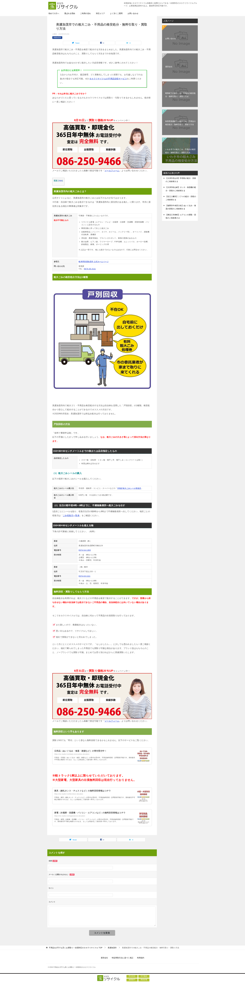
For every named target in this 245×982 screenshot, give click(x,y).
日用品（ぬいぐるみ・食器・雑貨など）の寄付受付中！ (80, 751)
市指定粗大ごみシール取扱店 (129, 488)
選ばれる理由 (69, 13)
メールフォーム (112, 171)
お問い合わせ (133, 13)
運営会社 (168, 67)
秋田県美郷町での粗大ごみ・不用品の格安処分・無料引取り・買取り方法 (180, 122)
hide (61, 181)
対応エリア (100, 13)
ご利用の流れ (85, 13)
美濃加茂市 (57, 37)
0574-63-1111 (84, 576)
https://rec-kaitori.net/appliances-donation (69, 816)
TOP (75, 948)
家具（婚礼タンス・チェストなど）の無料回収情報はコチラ (82, 791)
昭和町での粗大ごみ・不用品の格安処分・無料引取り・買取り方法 (180, 94)
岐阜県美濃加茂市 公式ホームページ (94, 262)
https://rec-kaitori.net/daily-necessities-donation (71, 754)
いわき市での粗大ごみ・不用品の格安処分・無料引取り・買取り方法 (180, 151)
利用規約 (140, 958)
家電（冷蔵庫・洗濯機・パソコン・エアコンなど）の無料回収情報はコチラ (90, 813)
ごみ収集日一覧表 (71, 515)
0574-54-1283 (85, 550)
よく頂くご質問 (116, 13)
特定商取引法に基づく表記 (122, 958)
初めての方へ (53, 13)
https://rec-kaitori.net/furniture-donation (68, 794)
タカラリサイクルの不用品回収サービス (108, 79)
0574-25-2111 (90, 269)
